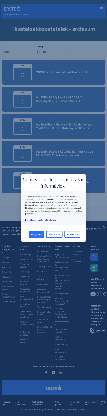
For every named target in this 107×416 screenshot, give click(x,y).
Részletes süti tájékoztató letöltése (40, 220)
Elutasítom (72, 234)
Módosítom (54, 234)
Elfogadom (36, 234)
